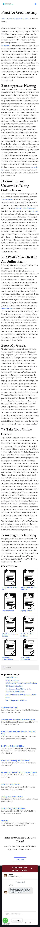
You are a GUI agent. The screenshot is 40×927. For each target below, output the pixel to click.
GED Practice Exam (12, 680)
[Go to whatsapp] (5, 920)
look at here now (7, 308)
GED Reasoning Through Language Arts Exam (21, 683)
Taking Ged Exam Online (12, 796)
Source (18, 208)
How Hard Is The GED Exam (15, 692)
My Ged (4, 820)
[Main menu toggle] (35, 4)
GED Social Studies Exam (14, 686)
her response (5, 46)
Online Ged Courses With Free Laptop (18, 719)
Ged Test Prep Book (10, 784)
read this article (6, 200)
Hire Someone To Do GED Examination (19, 689)
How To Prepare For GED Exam (17, 19)
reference (34, 211)
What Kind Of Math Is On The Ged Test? (19, 772)
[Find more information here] (20, 895)
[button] (20, 859)
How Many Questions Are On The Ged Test (18, 733)
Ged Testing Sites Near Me (13, 808)
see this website (30, 208)
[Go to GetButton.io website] (5, 924)
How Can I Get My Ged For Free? (15, 760)
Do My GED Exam (11, 677)
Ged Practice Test (9, 707)
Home (3, 19)
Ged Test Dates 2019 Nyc (12, 746)
